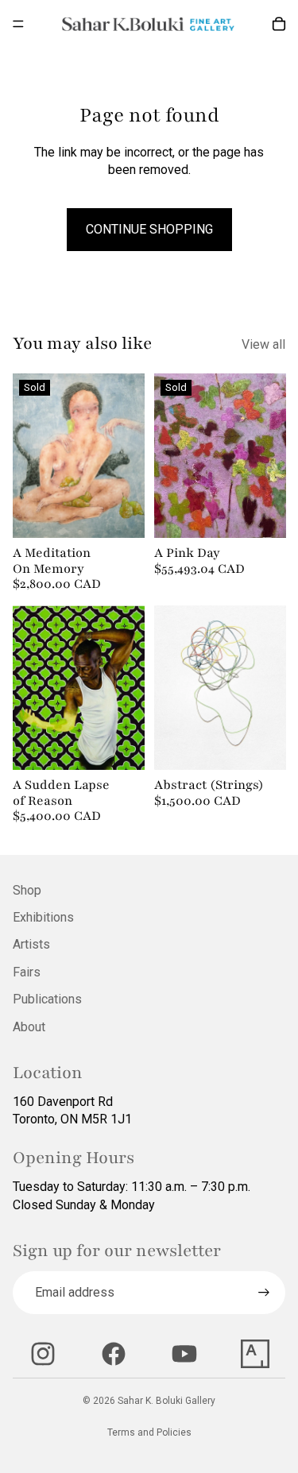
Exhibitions (43, 917)
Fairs (27, 972)
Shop (27, 890)
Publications (47, 999)
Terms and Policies (149, 1432)
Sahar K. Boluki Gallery (166, 1400)
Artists (31, 944)
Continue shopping (149, 229)
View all (263, 344)
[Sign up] (264, 1292)
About (29, 1026)
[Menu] (18, 24)
